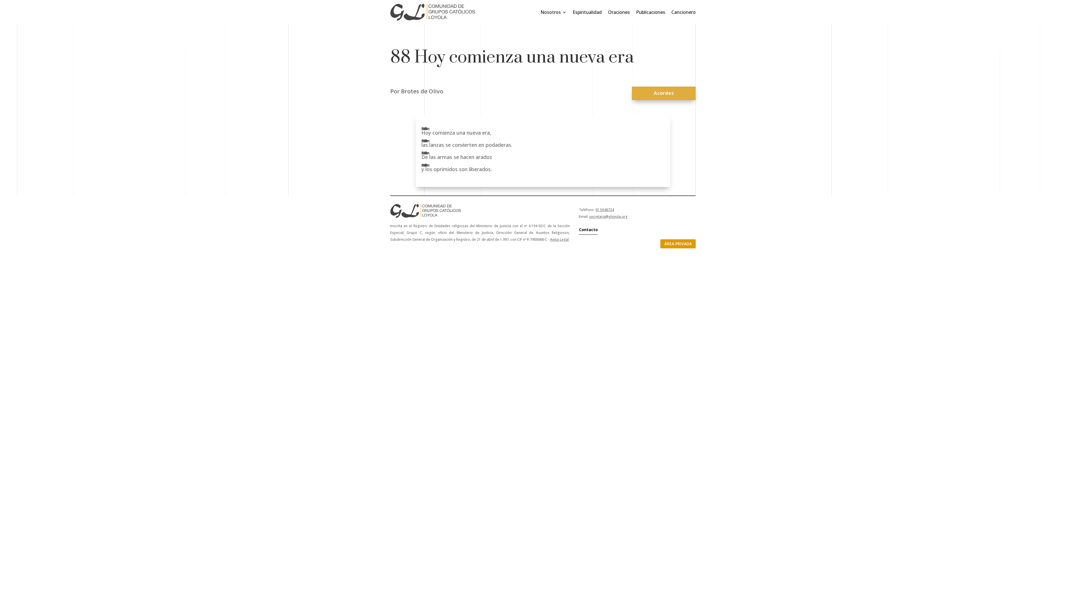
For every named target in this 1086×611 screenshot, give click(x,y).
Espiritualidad (587, 12)
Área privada (678, 243)
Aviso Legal (559, 239)
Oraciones (619, 12)
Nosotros (550, 12)
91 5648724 (604, 209)
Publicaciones (650, 12)
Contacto (588, 229)
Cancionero (683, 12)
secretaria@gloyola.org (608, 216)
